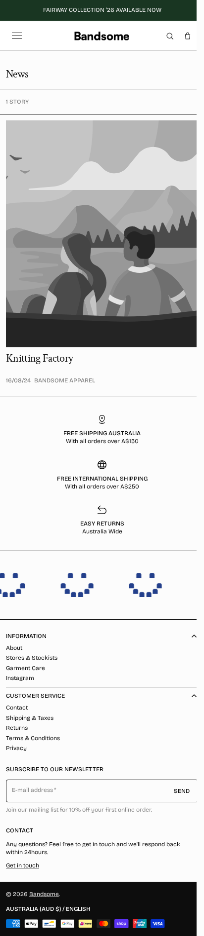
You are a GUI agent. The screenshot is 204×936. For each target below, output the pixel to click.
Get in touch (22, 865)
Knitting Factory (39, 358)
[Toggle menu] (17, 36)
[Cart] (187, 36)
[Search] (169, 36)
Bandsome (44, 894)
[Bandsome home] (102, 36)
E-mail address (32, 789)
